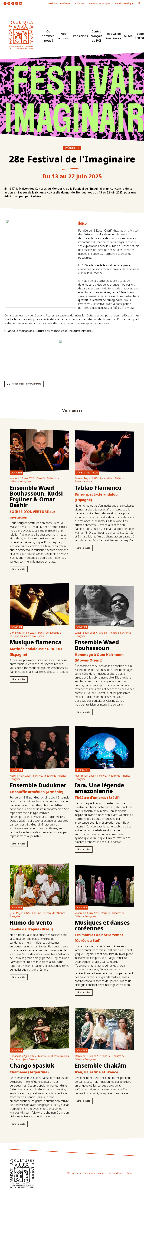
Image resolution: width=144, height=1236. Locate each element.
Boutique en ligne (124, 3)
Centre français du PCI (96, 35)
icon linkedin (12, 3)
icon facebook (5, 3)
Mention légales (116, 1173)
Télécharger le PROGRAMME (26, 383)
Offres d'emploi (74, 1173)
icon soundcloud (20, 3)
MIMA (128, 36)
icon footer (22, 1173)
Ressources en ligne (99, 3)
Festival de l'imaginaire (113, 36)
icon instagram (8, 3)
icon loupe (139, 3)
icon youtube (16, 3)
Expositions (79, 36)
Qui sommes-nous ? (48, 35)
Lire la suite (18, 569)
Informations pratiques (95, 1173)
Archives (79, 3)
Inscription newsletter (58, 3)
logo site (21, 35)
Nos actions (63, 36)
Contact (130, 1173)
